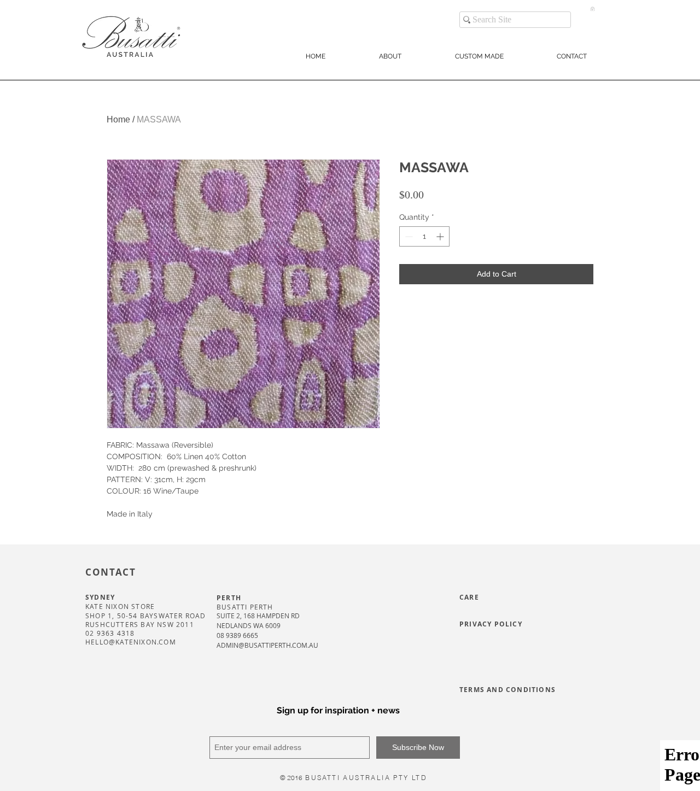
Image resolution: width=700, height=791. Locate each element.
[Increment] (441, 236)
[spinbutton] (424, 236)
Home (118, 119)
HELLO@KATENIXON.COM (130, 641)
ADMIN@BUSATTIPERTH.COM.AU (267, 645)
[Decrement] (408, 236)
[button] (592, 9)
